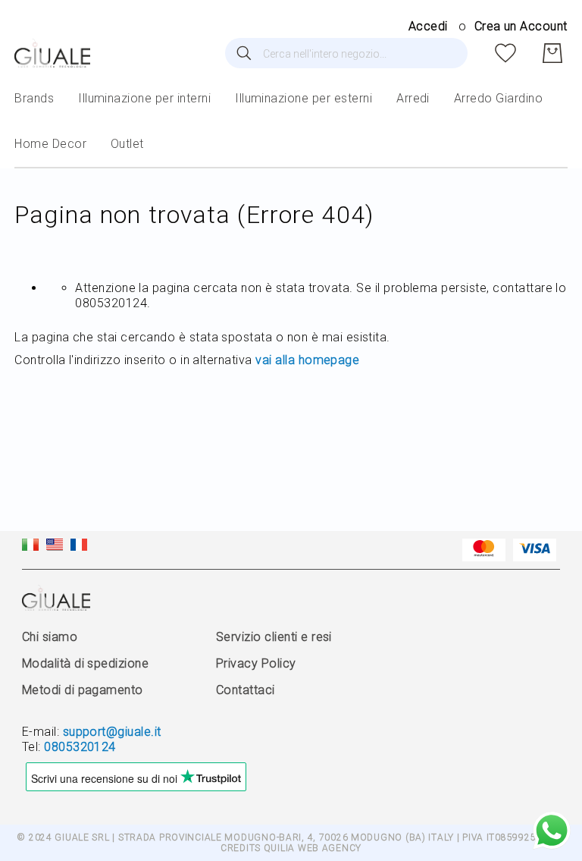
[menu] (291, 122)
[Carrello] (552, 53)
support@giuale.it (112, 731)
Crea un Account (521, 26)
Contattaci (245, 690)
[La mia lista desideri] (505, 53)
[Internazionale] (54, 546)
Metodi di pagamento (82, 690)
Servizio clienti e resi (274, 637)
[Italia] (30, 546)
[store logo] (52, 53)
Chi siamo (49, 637)
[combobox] (346, 53)
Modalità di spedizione (85, 663)
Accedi (428, 26)
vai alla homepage (307, 360)
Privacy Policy (256, 663)
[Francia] (78, 546)
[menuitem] (34, 98)
